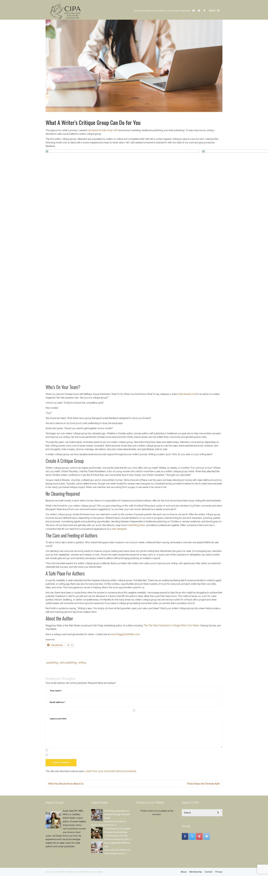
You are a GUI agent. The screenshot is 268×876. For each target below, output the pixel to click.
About (184, 872)
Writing (82, 662)
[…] (115, 825)
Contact (208, 872)
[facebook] (204, 10)
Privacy (218, 872)
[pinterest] (193, 10)
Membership (196, 872)
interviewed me (186, 394)
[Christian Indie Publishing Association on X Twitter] (192, 836)
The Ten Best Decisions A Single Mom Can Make (171, 625)
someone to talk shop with (103, 130)
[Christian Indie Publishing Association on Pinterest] (199, 836)
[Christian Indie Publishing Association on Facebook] (185, 836)
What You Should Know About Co (65, 783)
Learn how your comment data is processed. (110, 771)
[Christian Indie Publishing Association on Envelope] (206, 836)
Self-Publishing (68, 662)
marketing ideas (136, 525)
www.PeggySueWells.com (125, 634)
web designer (119, 528)
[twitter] (199, 10)
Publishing (52, 662)
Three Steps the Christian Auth (203, 783)
